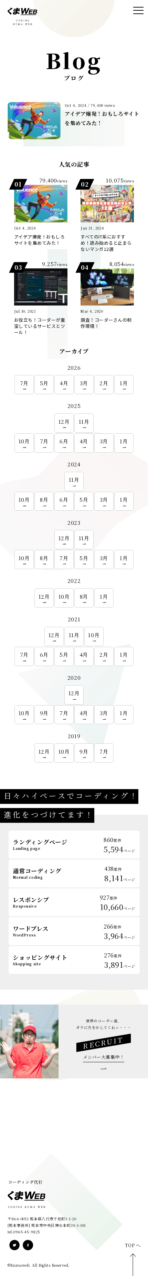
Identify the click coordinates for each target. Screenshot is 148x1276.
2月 (103, 383)
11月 (84, 421)
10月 (24, 441)
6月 (64, 441)
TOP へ (133, 1245)
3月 (84, 383)
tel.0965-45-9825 (24, 1231)
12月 (64, 421)
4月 (64, 383)
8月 (44, 499)
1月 (124, 383)
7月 (24, 383)
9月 (44, 713)
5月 (44, 383)
